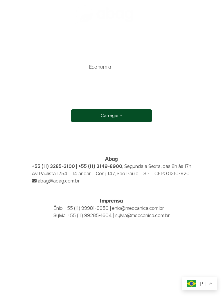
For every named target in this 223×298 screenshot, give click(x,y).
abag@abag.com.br (59, 181)
